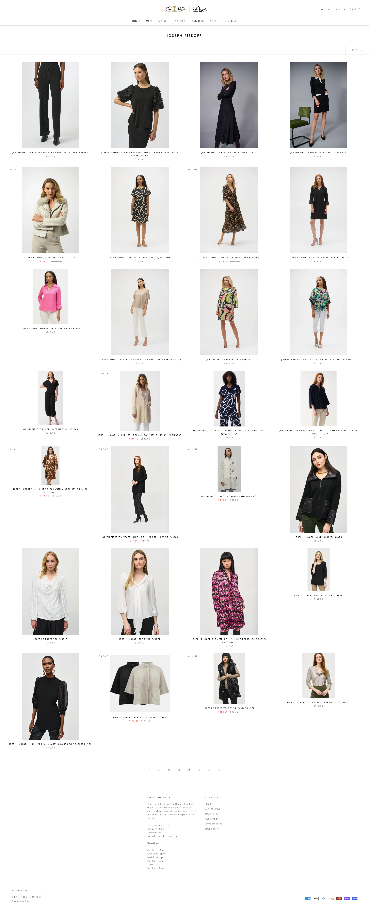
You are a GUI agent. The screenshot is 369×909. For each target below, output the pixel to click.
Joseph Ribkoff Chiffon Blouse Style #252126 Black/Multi (318, 359)
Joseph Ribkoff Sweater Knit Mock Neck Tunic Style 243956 (140, 537)
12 (179, 770)
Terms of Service (213, 823)
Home (208, 803)
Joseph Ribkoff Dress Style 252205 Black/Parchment (140, 257)
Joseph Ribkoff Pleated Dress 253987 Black (229, 152)
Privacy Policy (211, 818)
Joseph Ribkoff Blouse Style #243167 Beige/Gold (318, 702)
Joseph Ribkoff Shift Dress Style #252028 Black (318, 257)
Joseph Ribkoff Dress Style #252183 (229, 359)
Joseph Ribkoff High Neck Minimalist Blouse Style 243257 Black (50, 744)
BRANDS (180, 21)
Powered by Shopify (22, 901)
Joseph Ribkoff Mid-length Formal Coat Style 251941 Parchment (140, 435)
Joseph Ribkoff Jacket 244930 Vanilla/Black (229, 496)
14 (199, 770)
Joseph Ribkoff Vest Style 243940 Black (229, 708)
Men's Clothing (212, 808)
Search (340, 9)
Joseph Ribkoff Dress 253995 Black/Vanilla (319, 152)
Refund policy (212, 828)
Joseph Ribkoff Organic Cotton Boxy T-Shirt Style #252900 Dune (140, 359)
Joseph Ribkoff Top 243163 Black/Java (318, 595)
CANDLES (198, 21)
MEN (149, 21)
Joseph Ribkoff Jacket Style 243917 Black (139, 717)
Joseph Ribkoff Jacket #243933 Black (318, 537)
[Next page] (228, 770)
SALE (213, 21)
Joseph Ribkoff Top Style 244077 (140, 639)
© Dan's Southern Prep (27, 897)
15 (209, 770)
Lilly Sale (230, 21)
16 (219, 770)
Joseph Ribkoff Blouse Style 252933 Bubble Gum (50, 328)
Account (326, 9)
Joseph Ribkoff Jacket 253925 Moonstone (50, 257)
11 (169, 770)
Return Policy (211, 813)
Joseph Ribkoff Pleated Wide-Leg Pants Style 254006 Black (50, 152)
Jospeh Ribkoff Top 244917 (50, 639)
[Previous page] (140, 770)
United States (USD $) (25, 890)
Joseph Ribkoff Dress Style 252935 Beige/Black (229, 257)
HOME (136, 21)
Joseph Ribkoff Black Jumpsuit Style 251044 (50, 429)
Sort (356, 50)
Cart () (356, 9)
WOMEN (163, 21)
